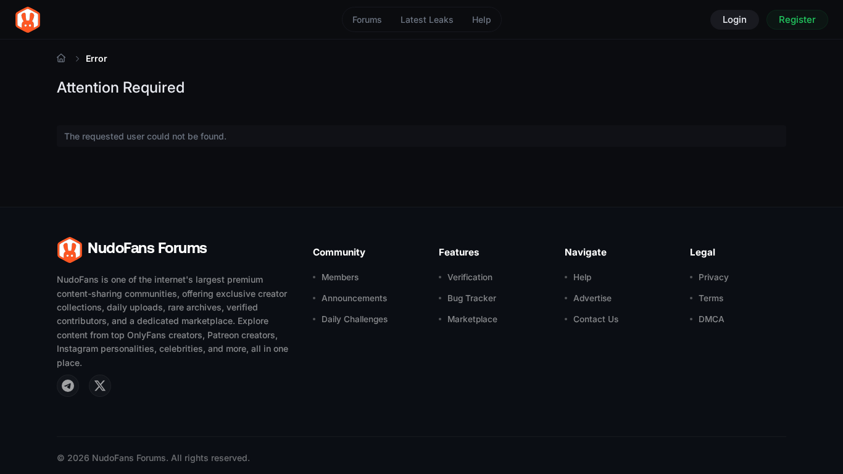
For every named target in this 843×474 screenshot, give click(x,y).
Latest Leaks (427, 19)
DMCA (712, 319)
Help (481, 19)
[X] (100, 386)
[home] (28, 20)
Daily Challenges (355, 319)
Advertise (592, 298)
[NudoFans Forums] (61, 58)
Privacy (714, 277)
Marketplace (472, 319)
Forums (367, 19)
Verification (469, 277)
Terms (711, 298)
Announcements (354, 298)
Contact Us (595, 319)
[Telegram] (68, 386)
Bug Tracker (471, 298)
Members (340, 277)
